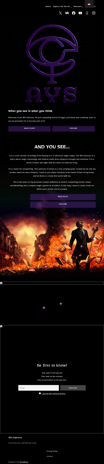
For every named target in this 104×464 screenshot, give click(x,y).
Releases (78, 7)
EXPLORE (63, 204)
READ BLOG (63, 197)
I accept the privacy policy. (54, 394)
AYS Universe (15, 437)
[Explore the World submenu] (71, 7)
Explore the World (61, 7)
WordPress (24, 462)
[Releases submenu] (82, 7)
